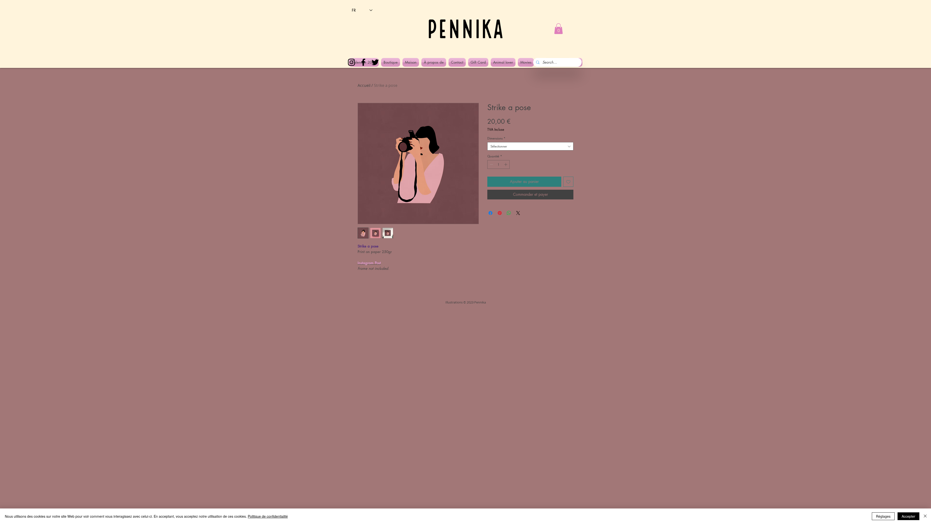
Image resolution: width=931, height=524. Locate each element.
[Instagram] (351, 62)
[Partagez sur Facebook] (490, 213)
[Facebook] (363, 62)
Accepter (908, 516)
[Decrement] (491, 164)
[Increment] (506, 164)
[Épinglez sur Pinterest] (500, 213)
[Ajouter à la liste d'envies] (568, 182)
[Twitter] (375, 62)
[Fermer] (925, 516)
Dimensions (496, 138)
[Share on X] (518, 213)
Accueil (364, 85)
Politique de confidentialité (268, 516)
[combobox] (530, 146)
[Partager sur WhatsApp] (509, 213)
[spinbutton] (498, 164)
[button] (558, 28)
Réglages (883, 516)
